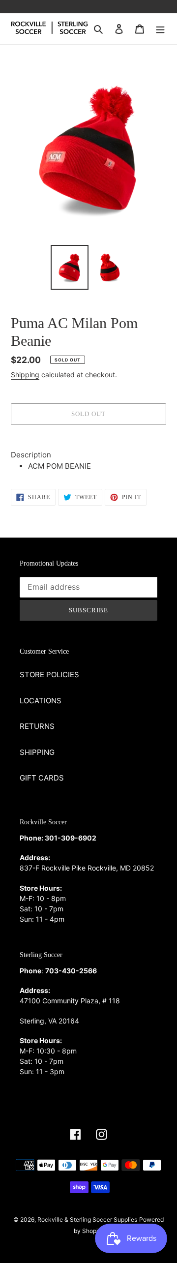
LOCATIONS (40, 700)
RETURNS (37, 726)
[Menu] (160, 28)
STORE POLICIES (49, 674)
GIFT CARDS (42, 777)
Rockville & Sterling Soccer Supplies (87, 1219)
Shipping (25, 374)
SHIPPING (37, 752)
